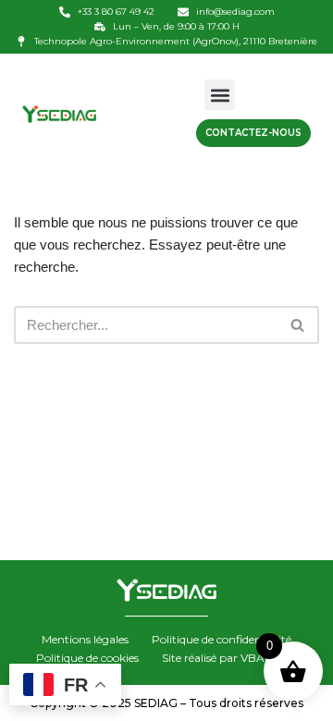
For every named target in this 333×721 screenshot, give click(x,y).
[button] (219, 94)
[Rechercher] (298, 325)
